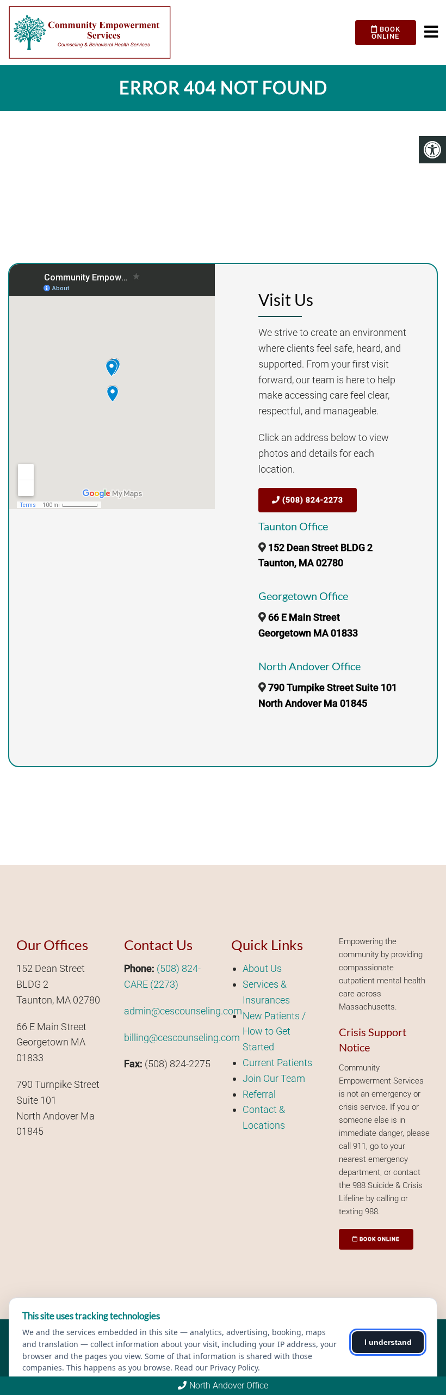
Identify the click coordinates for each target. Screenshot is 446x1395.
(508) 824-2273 (311, 499)
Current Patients (277, 1062)
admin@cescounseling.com (183, 1011)
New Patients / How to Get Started (274, 1031)
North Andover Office (228, 1385)
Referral (259, 1094)
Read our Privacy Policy (216, 1367)
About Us (262, 968)
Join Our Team (274, 1078)
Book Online (385, 32)
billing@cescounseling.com (182, 1037)
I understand (388, 1342)
